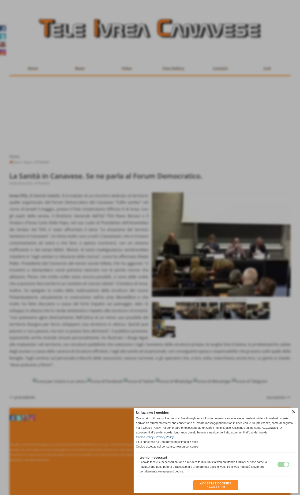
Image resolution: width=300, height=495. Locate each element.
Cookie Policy (145, 437)
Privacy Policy (165, 437)
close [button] (293, 412)
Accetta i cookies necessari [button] (215, 485)
